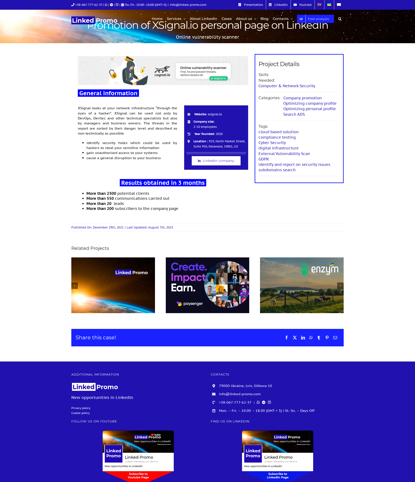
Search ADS (294, 114)
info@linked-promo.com (188, 5)
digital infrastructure (279, 148)
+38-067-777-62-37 (88, 5)
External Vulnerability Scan (284, 153)
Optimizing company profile (310, 103)
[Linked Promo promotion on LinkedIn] (113, 285)
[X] (295, 338)
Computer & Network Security (287, 85)
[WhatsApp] (311, 338)
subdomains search (277, 169)
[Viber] (118, 5)
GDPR (264, 159)
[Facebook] (287, 338)
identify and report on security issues (294, 164)
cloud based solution (279, 131)
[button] (340, 19)
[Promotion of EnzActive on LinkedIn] (302, 285)
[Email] (335, 338)
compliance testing (277, 137)
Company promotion (302, 97)
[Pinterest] (327, 338)
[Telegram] (112, 5)
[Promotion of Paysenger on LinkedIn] (207, 285)
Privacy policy (80, 408)
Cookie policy (80, 413)
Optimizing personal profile (309, 108)
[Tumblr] (319, 338)
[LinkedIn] (303, 338)
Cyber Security (272, 142)
